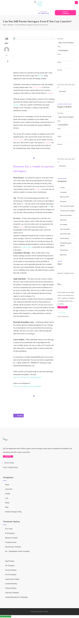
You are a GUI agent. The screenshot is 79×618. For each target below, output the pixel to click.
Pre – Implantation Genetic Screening (17, 551)
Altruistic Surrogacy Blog (13, 512)
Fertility (7, 494)
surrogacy (16, 105)
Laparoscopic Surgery (65, 233)
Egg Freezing (63, 220)
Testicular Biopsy (64, 250)
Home (4, 25)
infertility (41, 76)
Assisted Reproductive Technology (16, 597)
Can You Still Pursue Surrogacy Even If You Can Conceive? (31, 25)
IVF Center (62, 187)
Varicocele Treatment (65, 229)
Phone (59, 54)
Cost (6, 498)
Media (7, 503)
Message (60, 70)
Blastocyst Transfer (64, 197)
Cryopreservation (10, 542)
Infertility (10, 25)
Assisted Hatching (64, 238)
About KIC (8, 489)
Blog (6, 507)
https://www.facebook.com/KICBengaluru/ (27, 377)
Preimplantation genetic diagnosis (65, 244)
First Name (60, 38)
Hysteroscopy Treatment (66, 215)
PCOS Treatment (63, 224)
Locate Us (63, 307)
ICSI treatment (63, 192)
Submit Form (66, 97)
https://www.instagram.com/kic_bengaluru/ (27, 386)
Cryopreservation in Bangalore (67, 210)
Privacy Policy (62, 312)
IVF (48, 207)
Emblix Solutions (43, 611)
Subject (59, 62)
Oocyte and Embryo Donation (67, 206)
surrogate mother (26, 247)
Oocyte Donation (10, 570)
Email (59, 46)
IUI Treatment (63, 201)
